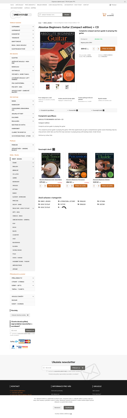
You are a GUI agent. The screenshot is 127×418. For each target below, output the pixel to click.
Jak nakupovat (55, 394)
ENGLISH (15, 166)
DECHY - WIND (17, 204)
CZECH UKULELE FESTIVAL (56, 5)
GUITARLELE (16, 70)
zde (71, 414)
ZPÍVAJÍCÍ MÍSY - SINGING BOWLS (20, 149)
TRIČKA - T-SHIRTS (18, 289)
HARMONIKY (16, 128)
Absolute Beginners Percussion (75, 179)
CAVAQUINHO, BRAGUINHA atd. (20, 109)
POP (14, 223)
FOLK (14, 254)
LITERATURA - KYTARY (67, 201)
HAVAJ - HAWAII (17, 258)
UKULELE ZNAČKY (17, 296)
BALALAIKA (15, 121)
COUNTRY (16, 235)
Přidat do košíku (107, 49)
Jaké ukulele (96, 391)
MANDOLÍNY (16, 105)
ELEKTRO (15, 58)
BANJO (15, 193)
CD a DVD (16, 174)
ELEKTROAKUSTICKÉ (18, 49)
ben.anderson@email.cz (18, 391)
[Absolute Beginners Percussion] (77, 165)
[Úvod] (23, 15)
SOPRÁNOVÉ (16, 30)
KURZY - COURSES (18, 304)
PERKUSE (15, 145)
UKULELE (15, 185)
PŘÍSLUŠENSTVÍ (17, 278)
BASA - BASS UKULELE (19, 45)
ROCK (14, 227)
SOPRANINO (16, 27)
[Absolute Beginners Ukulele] (104, 165)
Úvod (39, 23)
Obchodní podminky (57, 391)
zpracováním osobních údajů (24, 333)
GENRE (15, 178)
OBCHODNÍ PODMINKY (17, 8)
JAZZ (14, 239)
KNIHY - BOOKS (17, 159)
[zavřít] (124, 2)
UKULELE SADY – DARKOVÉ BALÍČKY (20, 91)
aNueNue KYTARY (17, 114)
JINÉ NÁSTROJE (17, 265)
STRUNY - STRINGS (18, 282)
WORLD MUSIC (17, 250)
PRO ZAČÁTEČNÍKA (18, 83)
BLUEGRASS (16, 242)
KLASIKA (15, 246)
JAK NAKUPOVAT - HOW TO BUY (73, 5)
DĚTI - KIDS (16, 212)
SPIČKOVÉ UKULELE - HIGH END (20, 62)
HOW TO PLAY (45, 204)
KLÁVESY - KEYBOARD (19, 197)
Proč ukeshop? (96, 394)
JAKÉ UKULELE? (19, 5)
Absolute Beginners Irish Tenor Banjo (50, 179)
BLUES (14, 231)
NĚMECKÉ (15, 170)
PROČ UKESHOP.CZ (30, 5)
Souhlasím (68, 408)
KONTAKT (86, 5)
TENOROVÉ (15, 38)
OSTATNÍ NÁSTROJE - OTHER (21, 136)
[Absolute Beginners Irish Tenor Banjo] (51, 165)
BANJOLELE (15, 67)
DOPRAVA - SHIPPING (30, 8)
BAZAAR (14, 300)
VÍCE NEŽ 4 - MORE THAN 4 (20, 74)
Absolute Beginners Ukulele (101, 179)
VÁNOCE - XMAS (17, 216)
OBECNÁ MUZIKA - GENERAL (21, 220)
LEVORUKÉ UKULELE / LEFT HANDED (20, 78)
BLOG (12, 5)
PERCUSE (15, 201)
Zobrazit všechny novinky (19, 315)
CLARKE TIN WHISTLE (19, 132)
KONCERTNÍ (15, 34)
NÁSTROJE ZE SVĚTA (18, 125)
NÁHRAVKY (16, 182)
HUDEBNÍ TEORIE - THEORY (21, 261)
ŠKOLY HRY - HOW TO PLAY (21, 208)
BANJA (14, 101)
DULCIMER (15, 117)
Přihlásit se (30, 330)
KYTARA (15, 189)
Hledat (66, 15)
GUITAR (62, 204)
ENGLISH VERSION (42, 5)
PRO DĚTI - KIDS (17, 87)
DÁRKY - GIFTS (16, 285)
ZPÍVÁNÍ (15, 269)
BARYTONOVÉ (16, 41)
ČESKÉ (14, 163)
